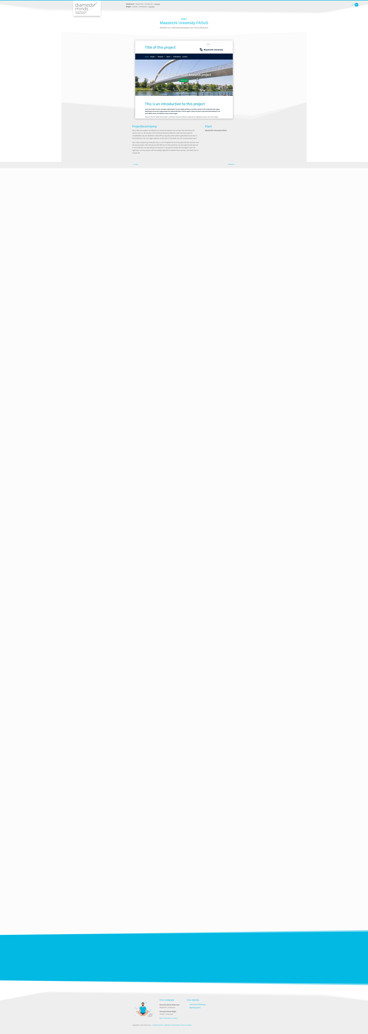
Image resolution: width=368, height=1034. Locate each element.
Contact (157, 4)
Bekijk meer (184, 925)
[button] (233, 79)
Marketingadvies (195, 1007)
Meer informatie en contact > (169, 1018)
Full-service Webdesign (197, 1004)
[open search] (353, 5)
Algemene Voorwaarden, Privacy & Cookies (178, 1025)
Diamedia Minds (158, 1025)
